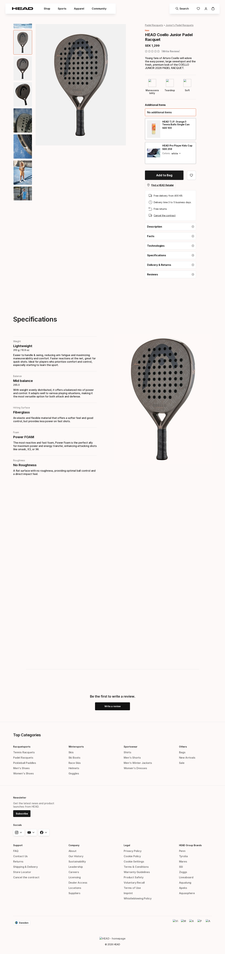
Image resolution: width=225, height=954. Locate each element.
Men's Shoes (21, 768)
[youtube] (31, 832)
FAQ (15, 851)
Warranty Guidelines (137, 872)
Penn (182, 851)
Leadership (76, 866)
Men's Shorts (132, 757)
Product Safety (133, 877)
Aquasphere (187, 893)
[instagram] (18, 832)
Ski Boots (74, 757)
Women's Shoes (23, 773)
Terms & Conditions (136, 866)
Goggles (74, 773)
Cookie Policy (132, 856)
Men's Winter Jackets (138, 763)
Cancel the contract (165, 215)
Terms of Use (132, 888)
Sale (181, 763)
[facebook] (43, 832)
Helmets (74, 768)
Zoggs (183, 872)
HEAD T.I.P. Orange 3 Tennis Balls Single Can (176, 123)
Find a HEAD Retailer (162, 185)
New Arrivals (187, 757)
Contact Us (20, 856)
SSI (181, 866)
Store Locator (22, 872)
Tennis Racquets (24, 752)
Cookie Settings (134, 861)
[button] (170, 112)
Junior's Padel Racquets (180, 25)
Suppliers (74, 893)
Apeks (183, 888)
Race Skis (75, 763)
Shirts (127, 752)
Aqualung (185, 882)
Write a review (112, 706)
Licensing (75, 877)
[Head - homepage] (22, 8)
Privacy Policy (132, 851)
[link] (198, 8)
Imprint (128, 893)
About (72, 851)
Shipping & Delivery (25, 866)
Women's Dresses (135, 768)
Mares (183, 861)
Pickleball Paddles (24, 763)
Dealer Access (78, 882)
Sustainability (77, 861)
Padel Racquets (154, 25)
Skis (71, 752)
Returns (18, 861)
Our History (76, 856)
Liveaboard (186, 877)
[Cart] (213, 8)
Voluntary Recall (134, 882)
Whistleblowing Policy (137, 898)
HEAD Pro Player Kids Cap (177, 145)
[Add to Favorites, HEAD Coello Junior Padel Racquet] (191, 175)
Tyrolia (183, 856)
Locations (75, 888)
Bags (182, 752)
